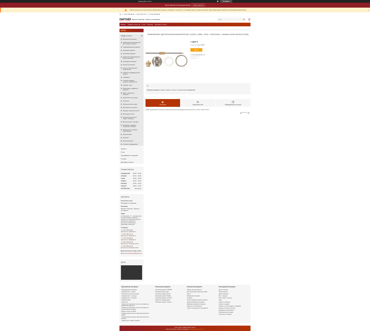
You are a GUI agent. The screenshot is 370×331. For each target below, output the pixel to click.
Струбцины (126, 77)
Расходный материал (129, 61)
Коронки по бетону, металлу (227, 308)
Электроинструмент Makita (163, 296)
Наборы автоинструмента (194, 289)
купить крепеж (198, 5)
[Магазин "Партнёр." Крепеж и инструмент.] (125, 19)
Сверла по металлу (224, 302)
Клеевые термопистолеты (131, 110)
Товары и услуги (133, 24)
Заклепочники (127, 134)
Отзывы (123, 159)
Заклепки (126, 137)
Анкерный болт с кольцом (129, 296)
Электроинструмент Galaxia (163, 302)
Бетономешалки (128, 141)
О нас (143, 24)
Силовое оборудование (130, 144)
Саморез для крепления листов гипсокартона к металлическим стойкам (135, 308)
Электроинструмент (129, 53)
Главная (123, 24)
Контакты (150, 24)
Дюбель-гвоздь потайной (128, 311)
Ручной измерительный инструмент (197, 300)
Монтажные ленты (129, 114)
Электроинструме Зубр (162, 291)
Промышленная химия (130, 104)
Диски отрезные (223, 289)
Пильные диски (223, 291)
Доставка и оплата (161, 24)
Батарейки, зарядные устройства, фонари (129, 125)
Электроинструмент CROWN (163, 289)
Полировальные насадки (226, 312)
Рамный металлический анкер (130, 294)
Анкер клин (124, 302)
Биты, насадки (223, 296)
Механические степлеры (130, 122)
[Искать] (244, 19)
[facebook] (243, 112)
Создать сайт (142, 1)
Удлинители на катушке (130, 97)
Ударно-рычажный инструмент (196, 302)
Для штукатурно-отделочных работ (197, 291)
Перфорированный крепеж (131, 47)
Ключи (189, 294)
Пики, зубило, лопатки (225, 298)
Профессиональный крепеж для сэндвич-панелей (132, 43)
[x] (249, 112)
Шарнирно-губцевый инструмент (196, 304)
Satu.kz (193, 327)
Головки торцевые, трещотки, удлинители (130, 81)
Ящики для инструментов (194, 306)
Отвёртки (189, 298)
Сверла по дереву (224, 304)
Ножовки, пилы (127, 85)
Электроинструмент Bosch (163, 294)
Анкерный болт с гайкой (128, 291)
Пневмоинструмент (129, 50)
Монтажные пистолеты (130, 107)
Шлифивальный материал (226, 310)
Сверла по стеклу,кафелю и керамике (230, 306)
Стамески (126, 101)
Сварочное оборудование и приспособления (131, 57)
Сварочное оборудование (162, 300)
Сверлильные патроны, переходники (130, 130)
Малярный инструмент (193, 296)
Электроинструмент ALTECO (163, 298)
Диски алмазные (223, 294)
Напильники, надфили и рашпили (130, 89)
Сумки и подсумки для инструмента (130, 68)
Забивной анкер (126, 300)
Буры (220, 300)
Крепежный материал (130, 39)
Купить (196, 50)
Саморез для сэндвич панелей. (130, 320)
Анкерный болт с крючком (129, 298)
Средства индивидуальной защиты (131, 73)
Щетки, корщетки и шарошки (129, 93)
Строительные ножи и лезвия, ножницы (130, 117)
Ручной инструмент (129, 64)
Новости (124, 149)
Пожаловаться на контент (197, 329)
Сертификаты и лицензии (129, 155)
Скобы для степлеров (225, 314)
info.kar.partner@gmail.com (133, 253)
